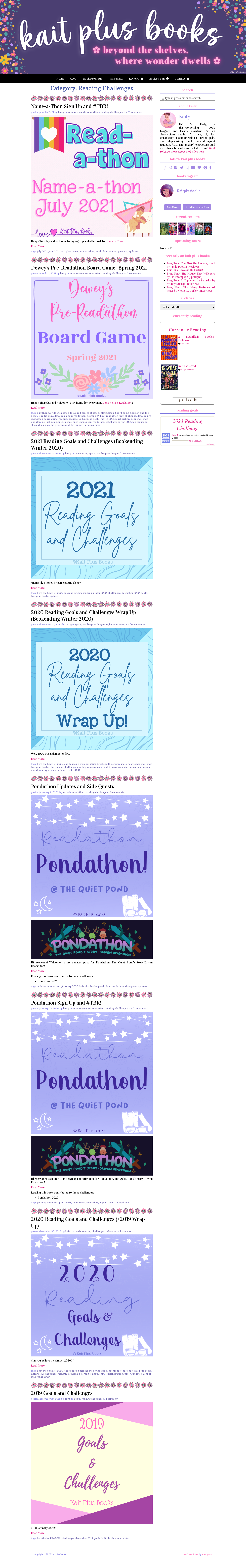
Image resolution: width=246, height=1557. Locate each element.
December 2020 (131, 592)
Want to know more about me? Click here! (187, 150)
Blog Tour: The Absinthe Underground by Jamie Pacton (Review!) (191, 265)
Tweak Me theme (190, 1554)
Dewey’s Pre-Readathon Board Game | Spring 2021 (89, 267)
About (73, 78)
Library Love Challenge (62, 766)
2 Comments (128, 453)
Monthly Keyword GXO (88, 766)
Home (60, 78)
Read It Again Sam (112, 766)
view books (210, 444)
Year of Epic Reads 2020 (66, 769)
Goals (92, 453)
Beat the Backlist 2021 (49, 592)
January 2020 (45, 1202)
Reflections (112, 624)
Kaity (61, 111)
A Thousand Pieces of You (82, 412)
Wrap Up (124, 624)
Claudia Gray (45, 415)
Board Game (122, 412)
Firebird (63, 418)
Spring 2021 (124, 421)
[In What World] (169, 377)
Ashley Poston (106, 412)
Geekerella (75, 418)
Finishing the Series (108, 763)
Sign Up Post (116, 251)
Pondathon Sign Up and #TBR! (66, 1003)
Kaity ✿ (175, 434)
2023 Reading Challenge (187, 424)
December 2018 (84, 1538)
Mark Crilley (122, 418)
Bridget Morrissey (187, 370)
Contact (181, 78)
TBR (125, 111)
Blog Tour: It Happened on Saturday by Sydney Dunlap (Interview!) (191, 282)
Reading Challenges (111, 111)
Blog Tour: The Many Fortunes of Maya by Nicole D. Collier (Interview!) (191, 289)
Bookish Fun (157, 78)
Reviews (135, 78)
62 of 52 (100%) (195, 441)
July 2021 (42, 251)
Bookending (81, 453)
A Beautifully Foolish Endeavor (196, 338)
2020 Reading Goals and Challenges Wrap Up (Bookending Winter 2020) (83, 615)
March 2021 (107, 418)
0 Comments (134, 273)
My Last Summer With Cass (57, 421)
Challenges (114, 592)
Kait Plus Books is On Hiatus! (185, 270)
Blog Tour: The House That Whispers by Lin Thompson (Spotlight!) (191, 275)
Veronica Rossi (92, 424)
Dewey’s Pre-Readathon (117, 402)
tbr (125, 251)
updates (133, 251)
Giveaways (116, 78)
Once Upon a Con (82, 421)
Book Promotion (93, 78)
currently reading (187, 329)
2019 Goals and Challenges (62, 1393)
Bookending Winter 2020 (92, 592)
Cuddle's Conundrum (48, 986)
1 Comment (135, 111)
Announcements (77, 111)
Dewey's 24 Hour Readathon (70, 415)
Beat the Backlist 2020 (50, 763)
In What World (187, 366)
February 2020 (69, 986)
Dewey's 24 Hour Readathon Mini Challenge (111, 415)
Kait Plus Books (69, 251)
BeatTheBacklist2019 (49, 1538)
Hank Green (184, 344)
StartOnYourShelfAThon (137, 766)
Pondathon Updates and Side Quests (72, 786)
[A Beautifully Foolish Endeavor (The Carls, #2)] (169, 347)
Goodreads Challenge (140, 763)
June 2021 (54, 251)
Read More (38, 246)
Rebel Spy (111, 421)
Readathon (93, 111)
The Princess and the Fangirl (67, 424)
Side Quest (131, 986)
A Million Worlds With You (52, 412)
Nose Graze (207, 1554)
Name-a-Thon (115, 241)
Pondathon (104, 986)
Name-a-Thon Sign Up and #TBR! (69, 106)
